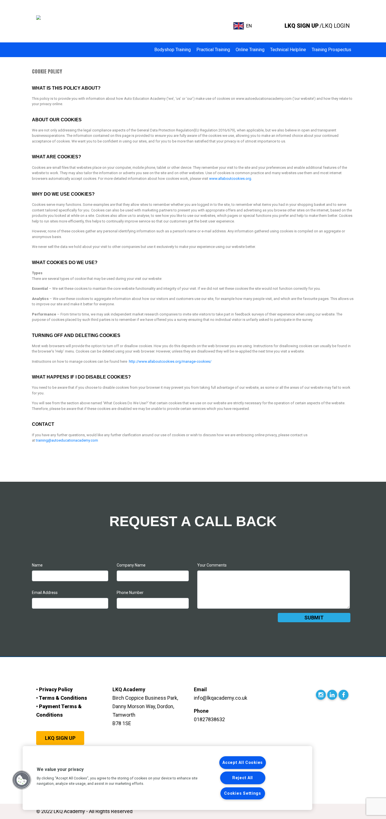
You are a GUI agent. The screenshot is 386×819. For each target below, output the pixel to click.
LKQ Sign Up (60, 738)
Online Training (250, 49)
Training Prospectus (331, 49)
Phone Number (130, 592)
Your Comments (212, 565)
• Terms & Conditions (61, 698)
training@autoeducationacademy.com (67, 440)
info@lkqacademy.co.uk (220, 698)
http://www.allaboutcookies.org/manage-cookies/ (169, 361)
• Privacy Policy (54, 689)
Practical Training (213, 49)
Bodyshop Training (172, 49)
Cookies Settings (242, 793)
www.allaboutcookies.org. (230, 178)
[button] (22, 780)
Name (37, 565)
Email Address (45, 592)
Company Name (131, 565)
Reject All (242, 777)
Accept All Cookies (242, 762)
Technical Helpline (288, 49)
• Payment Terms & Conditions (59, 710)
